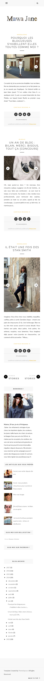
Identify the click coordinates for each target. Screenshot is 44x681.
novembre (11, 584)
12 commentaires (21, 224)
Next (36, 66)
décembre (11, 581)
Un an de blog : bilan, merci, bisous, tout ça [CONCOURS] (22, 145)
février (10, 633)
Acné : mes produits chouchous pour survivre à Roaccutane (22, 486)
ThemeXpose (23, 671)
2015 (8, 574)
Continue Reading (21, 107)
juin (9, 601)
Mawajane (11, 539)
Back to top (33, 678)
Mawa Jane (32, 124)
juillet (10, 597)
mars (10, 629)
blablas (22, 139)
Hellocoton (16, 539)
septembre (12, 591)
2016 (8, 571)
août (10, 594)
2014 (8, 577)
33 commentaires (21, 119)
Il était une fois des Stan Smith (22, 249)
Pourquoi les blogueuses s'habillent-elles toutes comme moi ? (22, 42)
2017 (8, 567)
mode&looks (22, 34)
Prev (8, 66)
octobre (11, 588)
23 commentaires (21, 356)
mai (9, 623)
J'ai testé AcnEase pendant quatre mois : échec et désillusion (23, 521)
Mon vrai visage (18, 494)
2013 (8, 639)
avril (9, 626)
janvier (10, 636)
